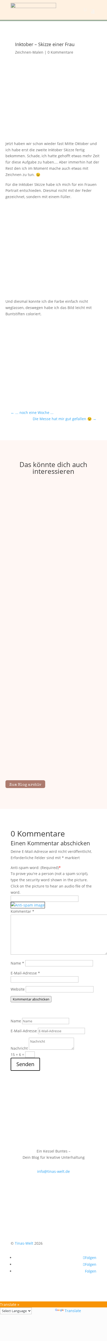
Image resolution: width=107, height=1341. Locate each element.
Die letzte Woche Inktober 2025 (53, 555)
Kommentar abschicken (31, 999)
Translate (73, 1310)
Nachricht (19, 1048)
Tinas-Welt (24, 1243)
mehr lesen (53, 561)
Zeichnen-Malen (29, 52)
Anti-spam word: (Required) (35, 867)
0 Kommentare (60, 52)
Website (18, 989)
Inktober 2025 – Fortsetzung (53, 755)
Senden (25, 1064)
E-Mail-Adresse (25, 973)
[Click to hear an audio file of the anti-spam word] (28, 904)
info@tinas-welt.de (53, 1171)
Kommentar (22, 911)
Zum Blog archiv (25, 785)
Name (17, 963)
